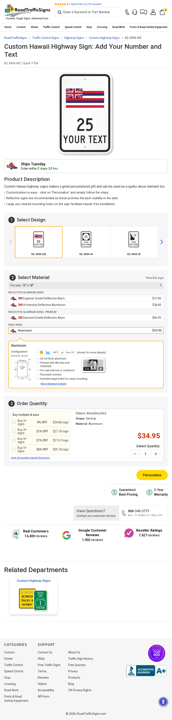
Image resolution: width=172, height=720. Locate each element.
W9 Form (44, 696)
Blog (71, 684)
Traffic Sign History (80, 658)
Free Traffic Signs (49, 665)
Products (74, 677)
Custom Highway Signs (34, 581)
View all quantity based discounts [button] (30, 457)
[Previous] (12, 242)
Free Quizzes (77, 665)
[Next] (160, 242)
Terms (42, 671)
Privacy (73, 671)
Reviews (43, 677)
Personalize (152, 475)
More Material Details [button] (53, 383)
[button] (143, 12)
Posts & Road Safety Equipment (148, 27)
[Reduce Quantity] (135, 454)
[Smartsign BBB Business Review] (146, 670)
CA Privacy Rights (79, 690)
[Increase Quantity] (156, 454)
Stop (89, 27)
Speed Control (73, 27)
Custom (21, 27)
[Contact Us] (127, 12)
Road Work (118, 27)
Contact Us (45, 652)
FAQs (41, 658)
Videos (42, 684)
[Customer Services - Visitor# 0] (134, 12)
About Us (74, 652)
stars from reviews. (84, 4)
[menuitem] (8, 27)
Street (34, 27)
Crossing (102, 27)
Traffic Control (51, 27)
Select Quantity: (148, 446)
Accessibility (46, 690)
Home (8, 27)
